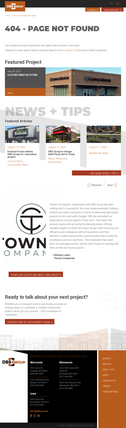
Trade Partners (110, 391)
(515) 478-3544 (37, 405)
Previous (96, 185)
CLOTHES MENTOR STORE (22, 74)
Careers (107, 386)
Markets (107, 358)
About (106, 375)
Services (107, 364)
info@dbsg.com (39, 411)
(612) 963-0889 (66, 388)
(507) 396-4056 (66, 376)
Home (8, 15)
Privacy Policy (88, 425)
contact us (69, 50)
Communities (109, 380)
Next (111, 185)
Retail (10, 93)
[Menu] (118, 4)
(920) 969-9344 (37, 385)
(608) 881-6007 (37, 374)
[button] (111, 3)
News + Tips (108, 369)
